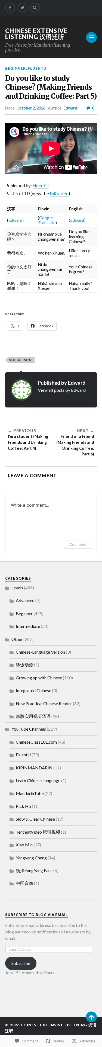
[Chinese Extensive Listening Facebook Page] (10, 7)
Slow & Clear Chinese (35, 818)
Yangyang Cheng (31, 857)
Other (17, 639)
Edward (70, 108)
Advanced (25, 600)
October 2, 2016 (30, 108)
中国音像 (24, 883)
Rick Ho (23, 806)
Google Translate (46, 220)
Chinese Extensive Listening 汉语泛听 (36, 33)
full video (59, 193)
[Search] (35, 7)
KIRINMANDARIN (34, 767)
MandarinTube (30, 793)
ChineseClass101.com (36, 741)
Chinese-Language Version (40, 651)
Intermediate (28, 626)
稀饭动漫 (24, 664)
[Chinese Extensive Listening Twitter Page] (22, 7)
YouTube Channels (28, 728)
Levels (17, 587)
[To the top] (91, 1016)
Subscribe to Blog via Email (36, 915)
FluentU (37, 68)
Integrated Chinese (33, 690)
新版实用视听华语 (33, 716)
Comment (77, 544)
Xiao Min (24, 844)
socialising (21, 360)
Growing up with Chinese (39, 677)
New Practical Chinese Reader (44, 703)
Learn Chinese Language (38, 780)
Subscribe (20, 963)
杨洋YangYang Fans (34, 870)
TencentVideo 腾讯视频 (38, 831)
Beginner (15, 68)
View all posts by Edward (62, 390)
